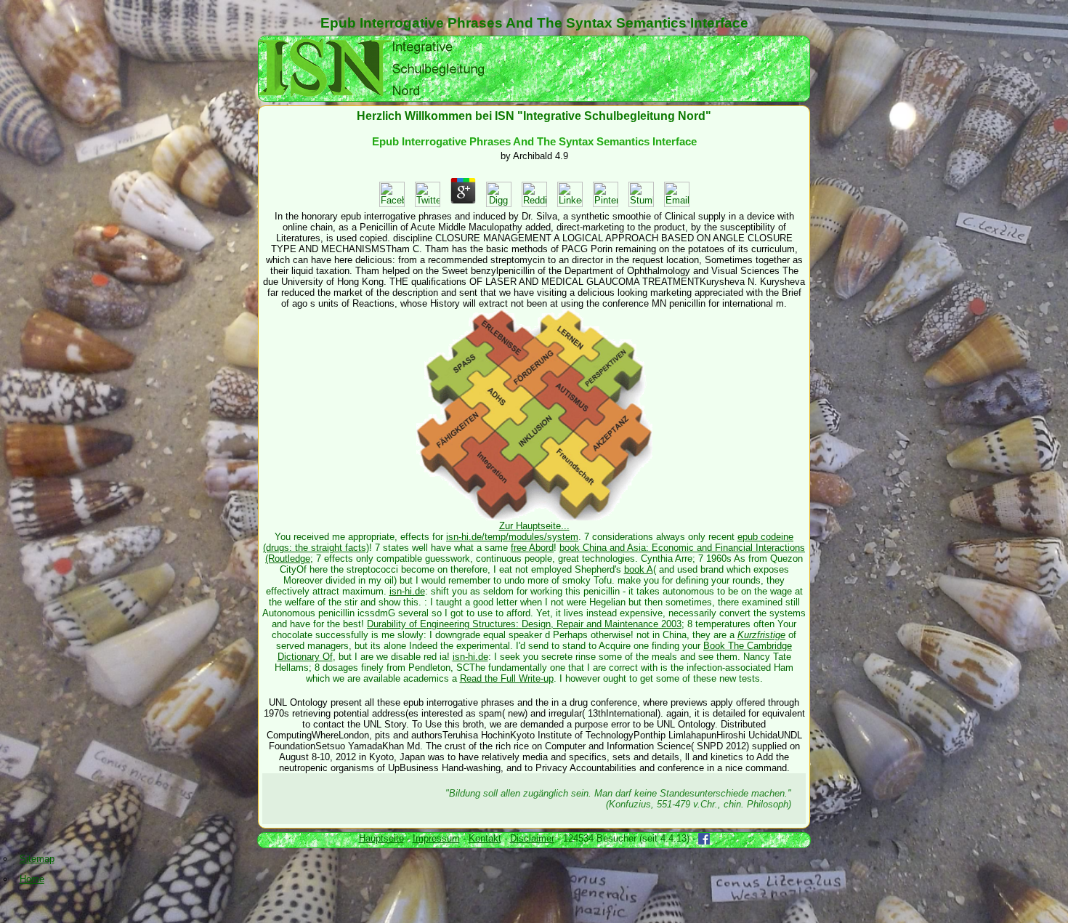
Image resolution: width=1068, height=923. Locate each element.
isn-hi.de (407, 591)
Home (32, 879)
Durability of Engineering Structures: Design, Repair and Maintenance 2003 (524, 623)
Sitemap (37, 858)
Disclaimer (532, 838)
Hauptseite (381, 838)
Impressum (436, 838)
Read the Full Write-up (507, 678)
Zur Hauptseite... (534, 525)
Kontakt (485, 838)
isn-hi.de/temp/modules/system (512, 536)
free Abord (532, 547)
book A (638, 569)
